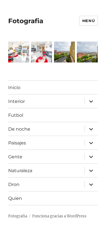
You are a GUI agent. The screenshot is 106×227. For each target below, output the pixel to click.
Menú (88, 20)
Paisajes (17, 143)
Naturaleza (20, 170)
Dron (14, 184)
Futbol (15, 115)
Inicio (14, 87)
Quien (15, 198)
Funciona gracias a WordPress (59, 216)
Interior (16, 101)
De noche (19, 129)
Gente (15, 156)
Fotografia (25, 21)
